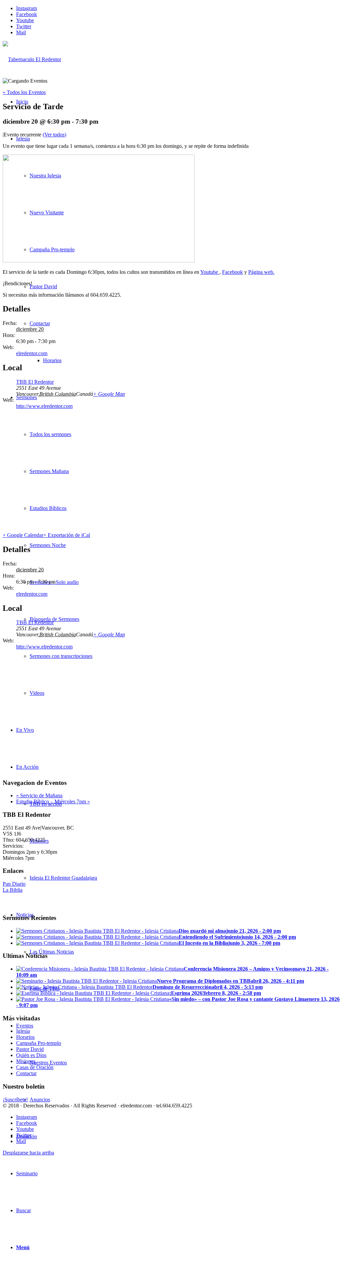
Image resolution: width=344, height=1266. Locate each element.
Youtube (209, 272)
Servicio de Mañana (39, 795)
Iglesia (23, 1031)
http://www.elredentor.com (44, 406)
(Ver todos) (54, 134)
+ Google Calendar (23, 535)
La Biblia (13, 890)
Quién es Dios (31, 1055)
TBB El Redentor (35, 382)
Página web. (261, 272)
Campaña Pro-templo (38, 1043)
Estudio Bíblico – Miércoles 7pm (53, 801)
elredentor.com (31, 353)
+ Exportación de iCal (66, 535)
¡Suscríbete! (15, 1099)
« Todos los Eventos (24, 92)
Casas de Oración (34, 1067)
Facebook (232, 272)
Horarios (25, 1037)
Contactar (26, 1073)
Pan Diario (14, 884)
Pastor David (30, 1049)
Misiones (25, 1061)
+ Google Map (109, 394)
